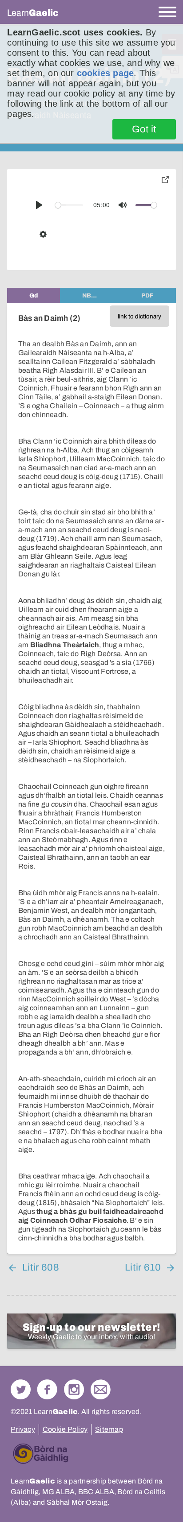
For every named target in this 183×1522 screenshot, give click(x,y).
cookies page (105, 73)
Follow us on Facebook (47, 1389)
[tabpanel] (91, 778)
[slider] (69, 205)
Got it (144, 129)
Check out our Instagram (74, 1389)
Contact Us (101, 1389)
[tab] (33, 295)
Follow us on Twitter (21, 1389)
